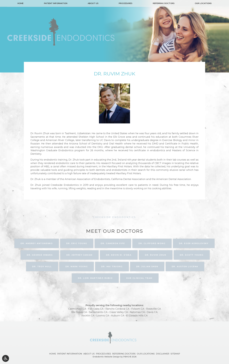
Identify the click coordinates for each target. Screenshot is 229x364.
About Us (93, 3)
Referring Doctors (163, 3)
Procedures (125, 3)
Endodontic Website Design (106, 356)
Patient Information (55, 3)
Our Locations (203, 3)
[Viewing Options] (5, 358)
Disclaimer (162, 353)
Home (20, 3)
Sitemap (175, 353)
